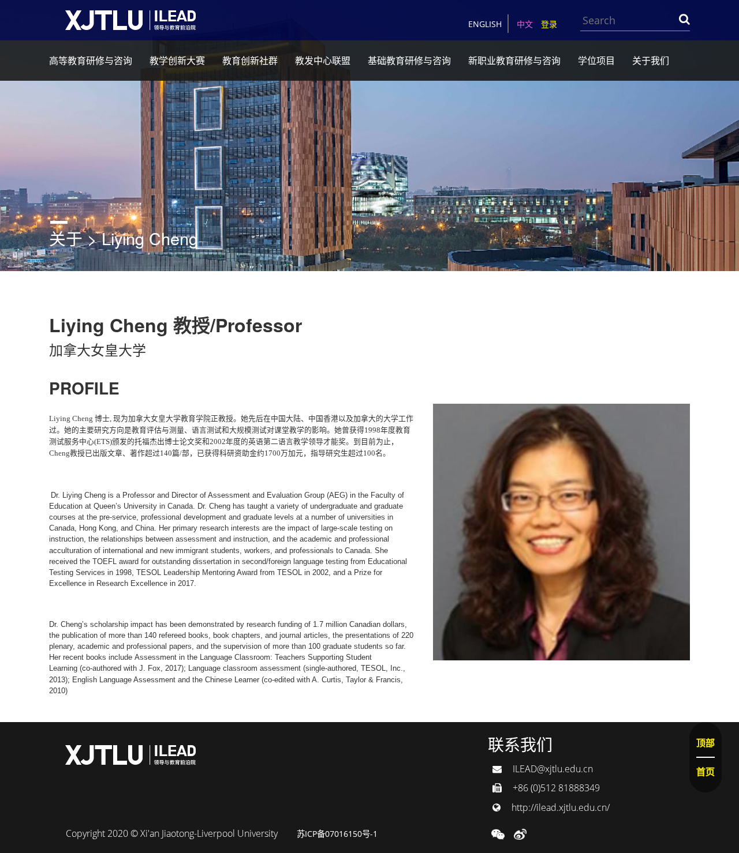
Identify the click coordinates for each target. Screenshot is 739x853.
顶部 (705, 742)
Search (684, 19)
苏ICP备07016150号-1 (337, 833)
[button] (498, 833)
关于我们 (650, 60)
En (485, 23)
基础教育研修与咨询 (409, 60)
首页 (705, 771)
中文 (525, 23)
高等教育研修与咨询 (90, 60)
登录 (549, 23)
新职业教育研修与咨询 (514, 60)
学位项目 (596, 60)
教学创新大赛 (177, 60)
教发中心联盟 (322, 60)
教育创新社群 (250, 60)
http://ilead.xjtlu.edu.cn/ (559, 807)
